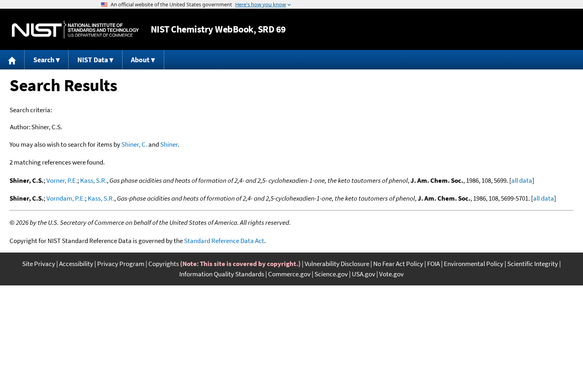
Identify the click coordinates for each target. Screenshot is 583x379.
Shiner (169, 144)
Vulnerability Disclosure (337, 263)
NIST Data (92, 59)
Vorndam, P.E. (65, 198)
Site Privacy (38, 263)
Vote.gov (391, 274)
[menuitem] (12, 59)
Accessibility (76, 263)
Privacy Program (120, 263)
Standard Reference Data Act (224, 240)
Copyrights (163, 263)
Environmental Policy (473, 263)
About (140, 59)
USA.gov (363, 274)
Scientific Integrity (532, 263)
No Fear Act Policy (398, 263)
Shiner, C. (134, 144)
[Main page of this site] (12, 59)
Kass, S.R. (93, 180)
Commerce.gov (289, 274)
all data (521, 180)
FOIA (433, 263)
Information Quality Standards (221, 274)
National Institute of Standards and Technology (75, 29)
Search (43, 59)
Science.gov (331, 274)
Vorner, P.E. (61, 180)
